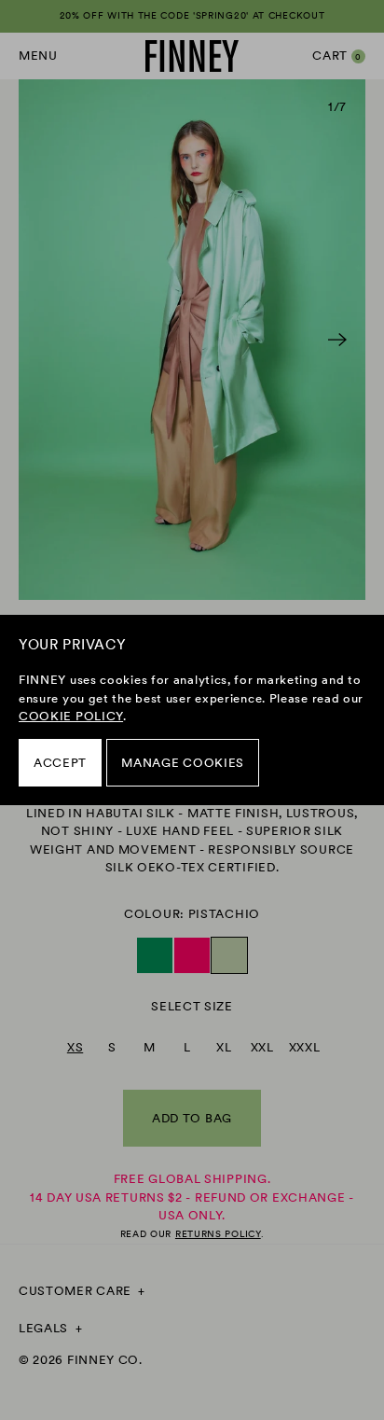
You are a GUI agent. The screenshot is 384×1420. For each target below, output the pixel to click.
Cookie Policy (71, 716)
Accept (60, 763)
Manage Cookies (182, 763)
